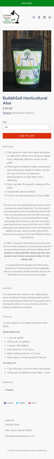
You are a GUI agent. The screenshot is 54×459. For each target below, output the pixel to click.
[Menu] (49, 17)
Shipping (7, 112)
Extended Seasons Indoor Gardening (31, 450)
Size (5, 122)
